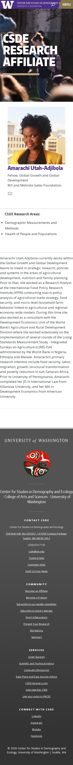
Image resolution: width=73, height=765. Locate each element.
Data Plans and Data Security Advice (36, 676)
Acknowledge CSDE (36, 690)
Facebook (36, 736)
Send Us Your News (36, 571)
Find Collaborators (36, 617)
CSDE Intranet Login (36, 683)
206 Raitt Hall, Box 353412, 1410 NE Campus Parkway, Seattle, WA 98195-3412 (36, 536)
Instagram (36, 722)
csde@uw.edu (37, 551)
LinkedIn (36, 716)
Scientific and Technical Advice (36, 663)
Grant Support (36, 657)
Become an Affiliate (36, 591)
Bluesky (36, 729)
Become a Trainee (36, 597)
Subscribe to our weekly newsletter (37, 604)
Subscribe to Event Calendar (36, 610)
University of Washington (8, 4)
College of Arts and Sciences (26, 496)
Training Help (36, 558)
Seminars (36, 637)
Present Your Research (36, 624)
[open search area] (53, 4)
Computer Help (36, 564)
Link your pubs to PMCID (37, 696)
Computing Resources (36, 670)
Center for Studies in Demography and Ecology (36, 491)
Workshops (36, 630)
